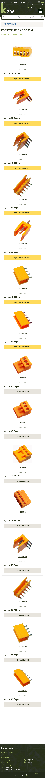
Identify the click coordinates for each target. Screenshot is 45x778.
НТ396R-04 (22, 154)
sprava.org (26, 775)
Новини (6, 757)
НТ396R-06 (22, 601)
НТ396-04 (22, 467)
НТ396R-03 (22, 557)
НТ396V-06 (22, 691)
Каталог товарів (9, 24)
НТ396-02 (22, 423)
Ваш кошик (39, 2)
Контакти (6, 762)
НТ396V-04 (22, 288)
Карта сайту (7, 765)
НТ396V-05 (22, 333)
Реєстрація (40, 4)
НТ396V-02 (22, 244)
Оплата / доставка (9, 760)
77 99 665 (8, 2)
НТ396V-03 (22, 646)
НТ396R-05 (22, 199)
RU (28, 7)
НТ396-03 (22, 378)
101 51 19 (21, 2)
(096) (3, 2)
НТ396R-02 (22, 110)
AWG (36, 774)
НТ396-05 (22, 65)
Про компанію (8, 752)
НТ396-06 (22, 512)
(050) (15, 2)
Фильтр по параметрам (11, 34)
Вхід (31, 4)
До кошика (24, 79)
